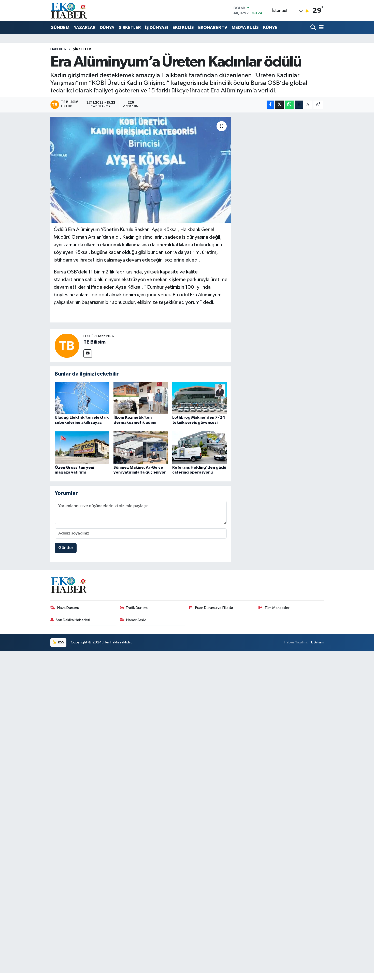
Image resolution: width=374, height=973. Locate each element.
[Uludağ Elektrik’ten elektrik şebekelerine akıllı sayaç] (82, 398)
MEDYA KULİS (245, 27)
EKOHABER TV (212, 27)
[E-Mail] (87, 353)
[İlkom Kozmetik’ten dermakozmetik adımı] (140, 398)
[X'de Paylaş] (279, 105)
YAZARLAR (84, 27)
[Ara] (313, 27)
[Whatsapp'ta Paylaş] (289, 105)
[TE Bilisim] (67, 345)
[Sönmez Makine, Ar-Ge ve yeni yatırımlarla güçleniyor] (140, 448)
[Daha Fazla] (299, 105)
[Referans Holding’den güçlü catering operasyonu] (199, 448)
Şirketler (82, 49)
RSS (60, 642)
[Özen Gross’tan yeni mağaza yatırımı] (82, 448)
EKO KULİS (183, 27)
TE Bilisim (94, 342)
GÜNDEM (59, 27)
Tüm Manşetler (277, 608)
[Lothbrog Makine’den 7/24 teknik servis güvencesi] (199, 398)
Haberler (58, 49)
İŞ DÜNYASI (156, 27)
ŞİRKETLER (130, 27)
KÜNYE (270, 27)
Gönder (65, 548)
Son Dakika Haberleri (73, 620)
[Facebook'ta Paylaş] (270, 105)
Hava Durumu (68, 608)
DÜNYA (107, 27)
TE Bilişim (316, 642)
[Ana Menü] (320, 27)
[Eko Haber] (69, 10)
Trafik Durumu (137, 608)
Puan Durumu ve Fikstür (214, 608)
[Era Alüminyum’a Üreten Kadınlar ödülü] (140, 169)
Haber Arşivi (136, 620)
